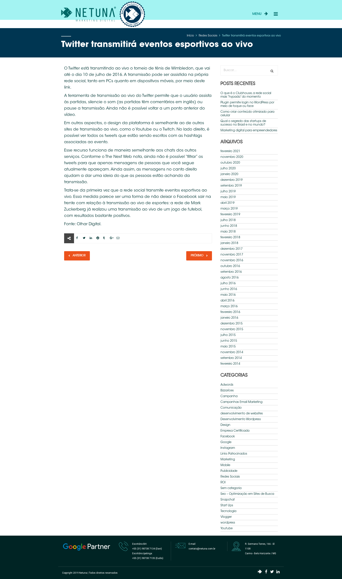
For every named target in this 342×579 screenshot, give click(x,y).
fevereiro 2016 (230, 312)
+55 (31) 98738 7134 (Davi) (147, 548)
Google (225, 442)
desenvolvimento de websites (241, 413)
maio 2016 (228, 295)
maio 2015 (228, 346)
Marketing (227, 459)
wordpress (227, 522)
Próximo (197, 255)
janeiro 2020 (229, 174)
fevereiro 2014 (230, 363)
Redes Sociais (208, 35)
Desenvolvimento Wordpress (240, 419)
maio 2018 (228, 231)
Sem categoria (230, 488)
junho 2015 (228, 341)
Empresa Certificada (234, 430)
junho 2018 (228, 226)
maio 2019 (228, 197)
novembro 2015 (231, 329)
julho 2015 (228, 335)
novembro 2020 (231, 157)
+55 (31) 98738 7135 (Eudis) (147, 558)
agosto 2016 (229, 277)
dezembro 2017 (231, 249)
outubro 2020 (230, 162)
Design (225, 425)
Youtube (226, 528)
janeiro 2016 (229, 318)
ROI (222, 482)
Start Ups (226, 505)
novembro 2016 (231, 260)
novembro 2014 (231, 352)
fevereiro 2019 (230, 214)
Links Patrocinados (233, 453)
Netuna (83, 572)
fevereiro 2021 (230, 151)
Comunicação (231, 407)
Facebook (227, 436)
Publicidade (228, 471)
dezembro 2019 (231, 180)
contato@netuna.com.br (202, 548)
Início (190, 35)
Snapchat (227, 499)
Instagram (227, 448)
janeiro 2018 (229, 243)
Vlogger (226, 517)
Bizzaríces (227, 390)
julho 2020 (228, 168)
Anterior (79, 255)
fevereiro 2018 (230, 237)
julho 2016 (228, 283)
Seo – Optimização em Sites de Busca (247, 494)
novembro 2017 (231, 254)
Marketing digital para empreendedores (248, 130)
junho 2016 (228, 289)
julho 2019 (228, 191)
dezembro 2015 (231, 323)
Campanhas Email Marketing (241, 402)
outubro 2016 (230, 266)
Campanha (229, 396)
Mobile (225, 465)
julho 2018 (228, 220)
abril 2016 (227, 300)
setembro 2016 (231, 272)
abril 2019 (227, 203)
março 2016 (229, 306)
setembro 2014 (231, 358)
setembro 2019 (231, 185)
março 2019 (229, 208)
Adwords (226, 384)
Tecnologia (228, 511)
